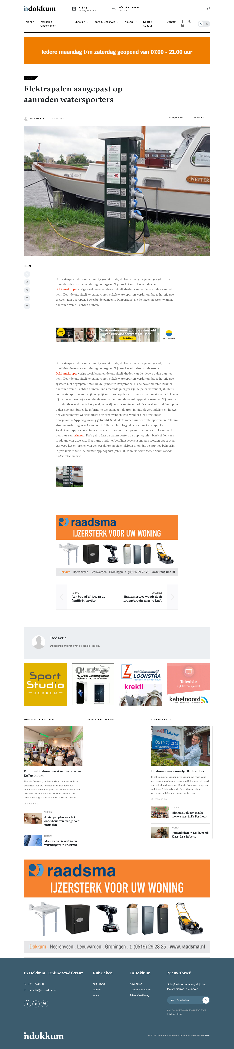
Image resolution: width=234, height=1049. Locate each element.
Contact (171, 21)
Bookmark (198, 117)
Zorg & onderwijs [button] (105, 21)
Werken (97, 989)
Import (28, 78)
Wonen (29, 21)
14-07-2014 (59, 118)
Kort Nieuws (99, 983)
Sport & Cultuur (147, 23)
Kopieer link (177, 117)
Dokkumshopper (66, 289)
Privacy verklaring (139, 995)
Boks (207, 1035)
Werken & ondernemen (48, 23)
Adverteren (136, 983)
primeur (78, 435)
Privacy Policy (174, 1014)
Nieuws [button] (129, 21)
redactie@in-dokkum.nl (42, 990)
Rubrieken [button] (79, 21)
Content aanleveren (140, 989)
